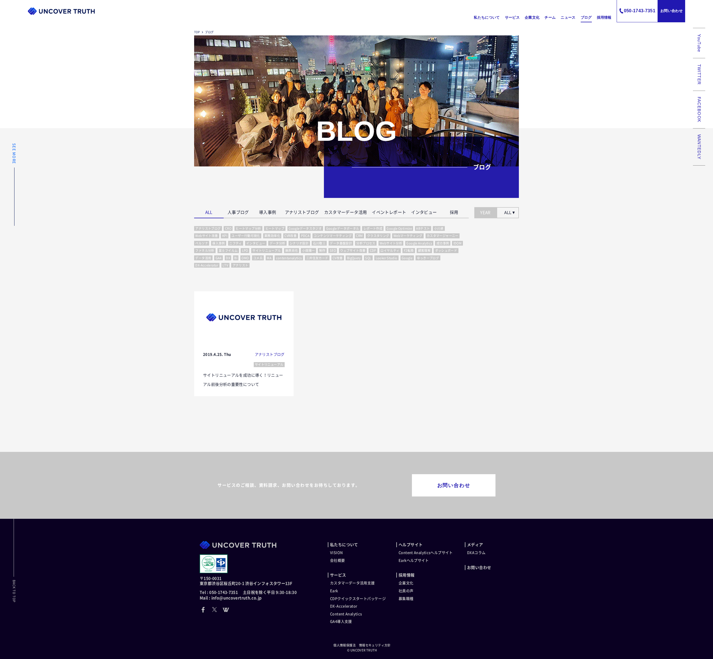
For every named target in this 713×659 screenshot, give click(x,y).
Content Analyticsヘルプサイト (426, 552)
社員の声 (406, 591)
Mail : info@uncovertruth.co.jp (231, 598)
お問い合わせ (671, 11)
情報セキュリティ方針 (375, 645)
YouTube (699, 43)
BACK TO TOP (14, 591)
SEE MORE (14, 153)
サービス (512, 17)
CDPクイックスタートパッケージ (358, 598)
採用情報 (604, 17)
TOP (197, 32)
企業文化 (532, 17)
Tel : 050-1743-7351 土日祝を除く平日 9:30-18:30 (248, 592)
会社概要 (337, 560)
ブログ (586, 17)
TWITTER (699, 74)
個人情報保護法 (344, 645)
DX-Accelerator (343, 606)
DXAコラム (476, 552)
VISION (336, 552)
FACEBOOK (699, 109)
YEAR (485, 212)
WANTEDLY (699, 146)
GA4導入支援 (341, 621)
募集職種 (406, 598)
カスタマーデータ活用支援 (352, 583)
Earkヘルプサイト (414, 560)
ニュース (568, 17)
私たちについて (487, 17)
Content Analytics (346, 614)
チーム (550, 17)
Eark (334, 591)
